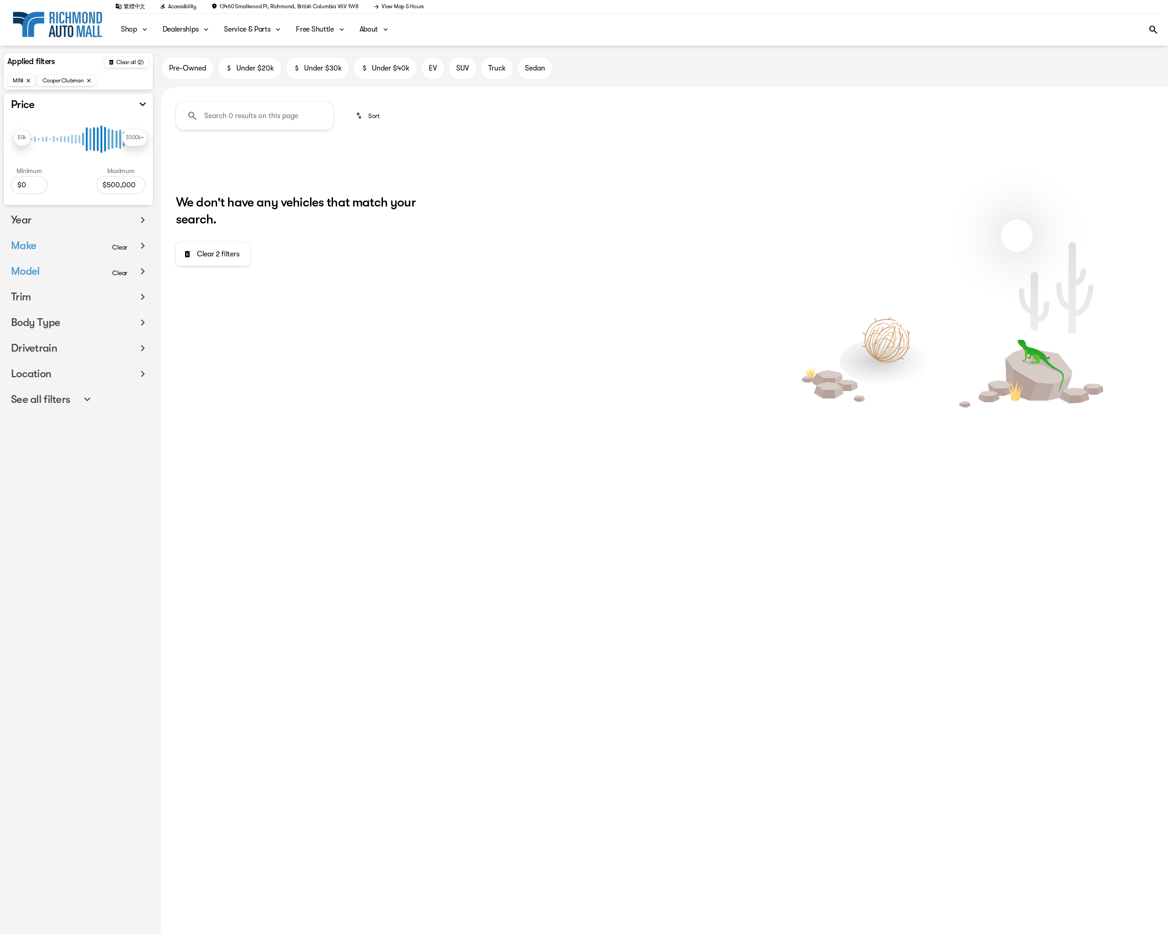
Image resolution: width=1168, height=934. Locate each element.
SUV (462, 68)
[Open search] (1153, 29)
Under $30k (323, 68)
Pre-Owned (187, 68)
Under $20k (255, 68)
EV (433, 68)
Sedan (535, 68)
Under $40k (390, 68)
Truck (497, 68)
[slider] (22, 138)
